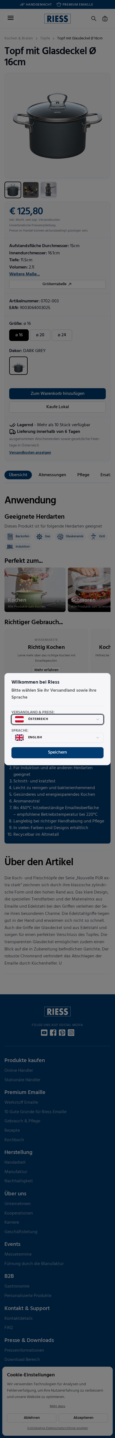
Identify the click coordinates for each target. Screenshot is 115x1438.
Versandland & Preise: (33, 712)
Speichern (57, 752)
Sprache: (19, 731)
